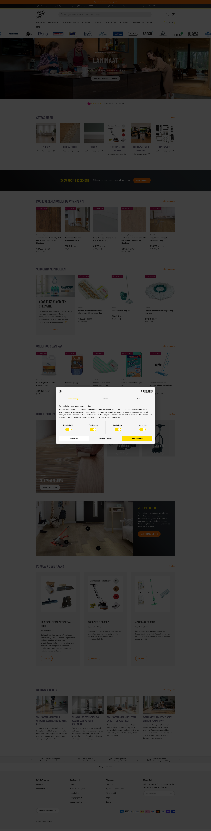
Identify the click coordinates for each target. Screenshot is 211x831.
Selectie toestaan (105, 438)
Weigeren (74, 438)
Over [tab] (138, 399)
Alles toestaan (137, 438)
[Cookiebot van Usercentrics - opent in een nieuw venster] (143, 391)
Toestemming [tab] (72, 399)
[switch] (93, 429)
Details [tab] (105, 399)
